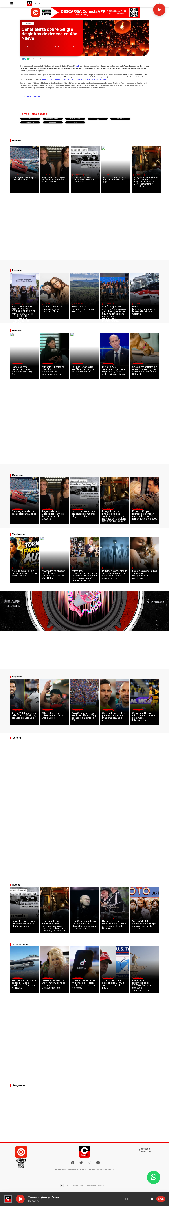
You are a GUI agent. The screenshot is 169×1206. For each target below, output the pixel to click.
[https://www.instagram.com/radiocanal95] (89, 1164)
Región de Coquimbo (78, 303)
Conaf (77, 66)
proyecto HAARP (30, 122)
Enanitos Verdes (75, 118)
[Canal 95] (11, 3)
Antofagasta (108, 303)
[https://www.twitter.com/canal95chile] (81, 1164)
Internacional (17, 977)
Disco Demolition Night (52, 118)
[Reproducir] (159, 10)
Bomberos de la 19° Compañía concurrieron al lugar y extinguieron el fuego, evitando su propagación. (75, 79)
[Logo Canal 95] (29, 3)
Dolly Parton (120, 118)
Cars (30, 118)
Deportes (17, 710)
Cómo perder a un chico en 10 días (98, 119)
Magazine (17, 174)
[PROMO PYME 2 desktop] (84, 12)
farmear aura (53, 122)
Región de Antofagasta (138, 304)
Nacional (28, 23)
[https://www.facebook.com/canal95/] (72, 1162)
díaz (75, 122)
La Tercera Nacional (33, 96)
